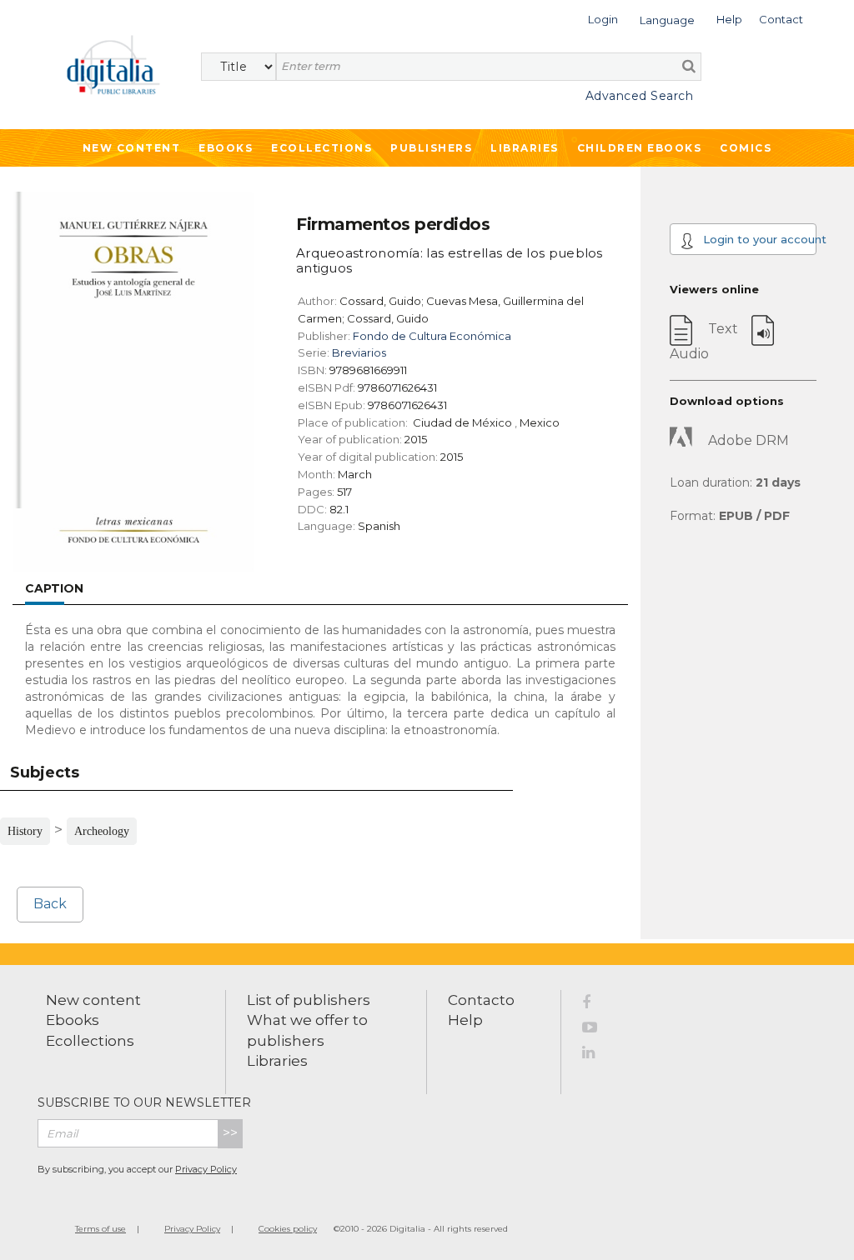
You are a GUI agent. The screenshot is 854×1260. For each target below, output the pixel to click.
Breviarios (359, 352)
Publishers (431, 148)
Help (465, 1020)
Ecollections (321, 148)
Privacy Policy (206, 1169)
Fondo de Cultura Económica (432, 335)
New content (93, 1000)
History (25, 831)
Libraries (524, 148)
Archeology (101, 831)
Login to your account (758, 239)
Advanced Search (639, 95)
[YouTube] (598, 1030)
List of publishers (308, 1000)
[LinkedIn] (598, 1055)
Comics (745, 148)
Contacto (481, 1000)
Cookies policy (288, 1228)
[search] (688, 66)
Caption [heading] (54, 588)
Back (50, 904)
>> (230, 1133)
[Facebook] (598, 1005)
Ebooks (225, 148)
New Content (132, 148)
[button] (603, 18)
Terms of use (100, 1228)
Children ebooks (639, 148)
